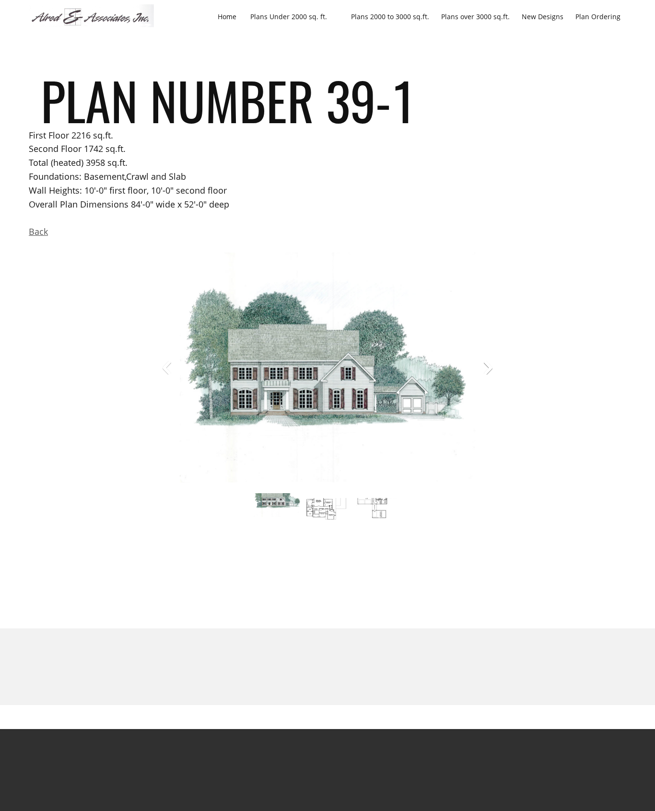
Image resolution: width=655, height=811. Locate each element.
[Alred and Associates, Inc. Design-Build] (91, 16)
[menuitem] (227, 16)
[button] (327, 370)
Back (38, 231)
